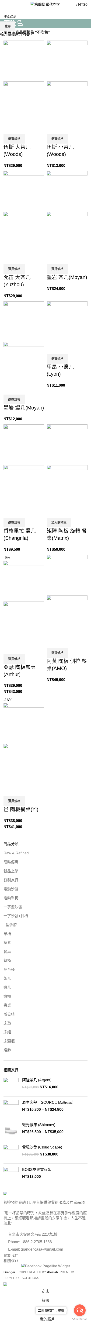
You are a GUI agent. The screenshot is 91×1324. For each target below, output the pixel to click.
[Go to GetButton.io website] (79, 1319)
